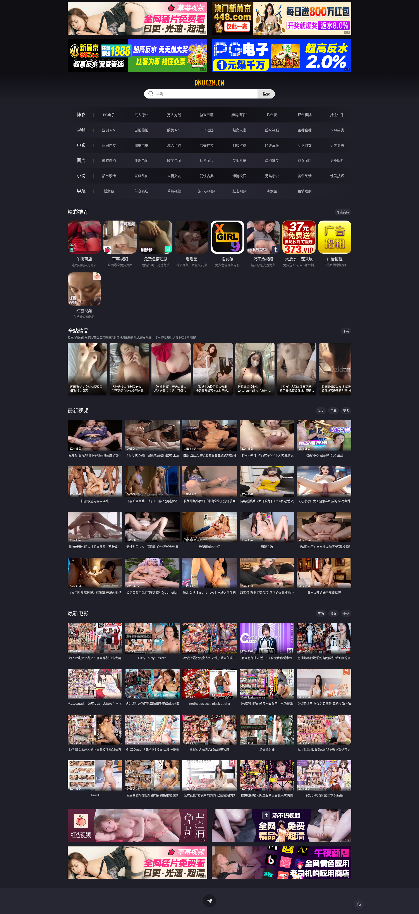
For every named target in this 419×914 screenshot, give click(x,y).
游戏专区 (207, 114)
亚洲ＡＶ (109, 130)
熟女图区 (305, 160)
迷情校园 (239, 175)
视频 (81, 130)
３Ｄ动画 (207, 130)
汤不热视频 (206, 191)
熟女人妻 (239, 130)
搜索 (266, 94)
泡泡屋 (272, 191)
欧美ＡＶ (174, 130)
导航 (81, 191)
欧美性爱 (207, 145)
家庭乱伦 (141, 175)
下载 (346, 331)
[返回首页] (359, 904)
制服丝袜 (239, 145)
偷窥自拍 (109, 160)
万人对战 (174, 114)
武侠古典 (207, 175)
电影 (81, 145)
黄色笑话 (305, 175)
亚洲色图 (141, 160)
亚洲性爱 (109, 145)
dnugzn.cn (209, 82)
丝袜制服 (272, 130)
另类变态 (337, 145)
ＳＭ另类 (337, 130)
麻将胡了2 (239, 114)
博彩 (81, 115)
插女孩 (109, 191)
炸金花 (272, 114)
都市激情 (109, 175)
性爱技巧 (337, 175)
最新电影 (78, 613)
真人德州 (141, 114)
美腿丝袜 (239, 160)
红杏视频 (239, 191)
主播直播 (305, 130)
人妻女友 (174, 175)
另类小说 (272, 175)
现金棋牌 (305, 114)
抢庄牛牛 (337, 114)
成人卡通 (174, 145)
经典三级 (272, 145)
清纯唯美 (272, 160)
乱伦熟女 (305, 145)
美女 (321, 411)
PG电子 (109, 114)
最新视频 (78, 410)
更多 (346, 411)
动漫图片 (207, 160)
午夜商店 (141, 191)
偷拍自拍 (141, 145)
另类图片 (337, 160)
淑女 (333, 613)
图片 (81, 160)
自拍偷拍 (141, 130)
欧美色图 (174, 160)
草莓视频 (174, 191)
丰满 (321, 613)
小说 (81, 176)
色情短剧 (305, 191)
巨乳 (333, 411)
